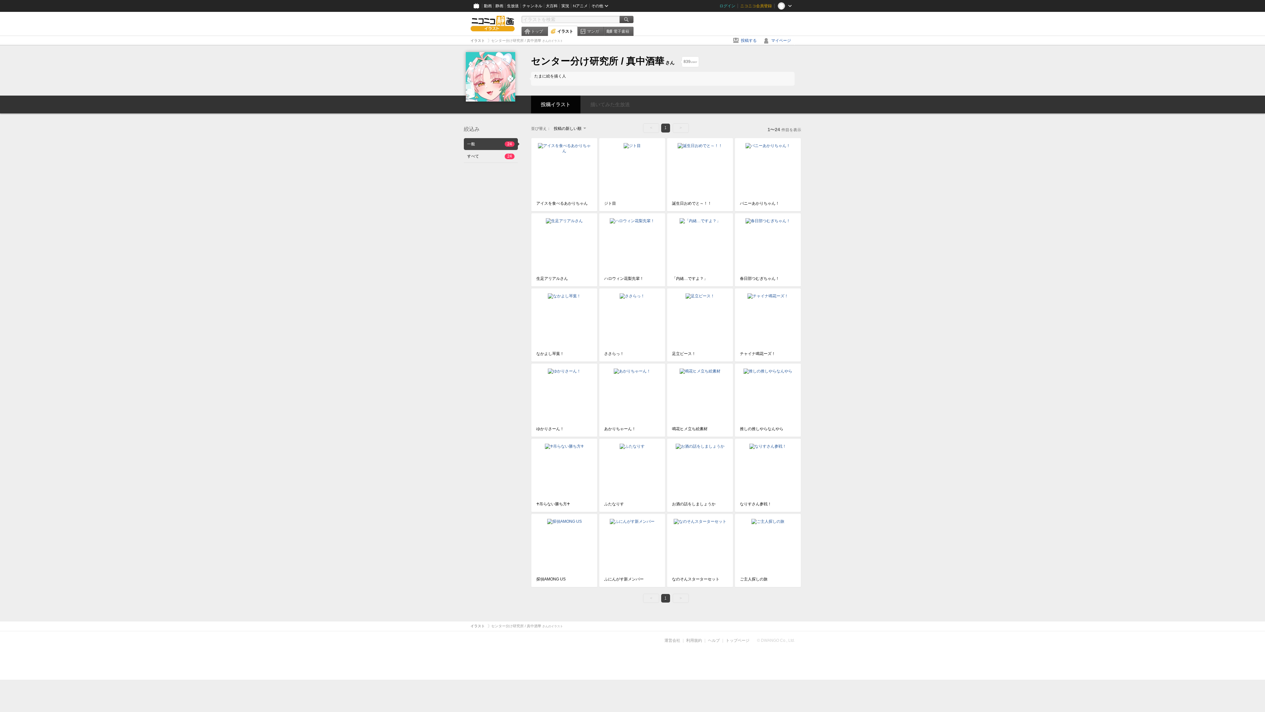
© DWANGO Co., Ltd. (776, 640)
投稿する (749, 40)
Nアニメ (580, 6)
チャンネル (532, 6)
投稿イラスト (556, 104)
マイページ (781, 40)
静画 (499, 6)
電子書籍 (621, 31)
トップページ (737, 640)
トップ (537, 31)
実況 (565, 6)
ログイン (727, 6)
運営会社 (672, 640)
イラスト (565, 31)
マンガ (593, 31)
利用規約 (694, 640)
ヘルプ (714, 640)
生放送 (513, 6)
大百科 (552, 6)
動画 (488, 6)
